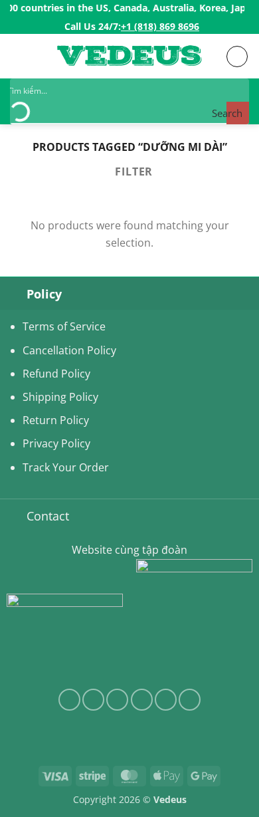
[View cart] (237, 56)
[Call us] (166, 700)
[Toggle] (13, 293)
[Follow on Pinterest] (190, 700)
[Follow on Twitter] (117, 700)
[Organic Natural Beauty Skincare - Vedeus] (129, 57)
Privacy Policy (56, 443)
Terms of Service (64, 326)
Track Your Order (66, 467)
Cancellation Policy (69, 350)
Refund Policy (56, 373)
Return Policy (56, 420)
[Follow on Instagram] (93, 700)
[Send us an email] (142, 700)
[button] (18, 56)
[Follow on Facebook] (69, 700)
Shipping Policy (60, 397)
